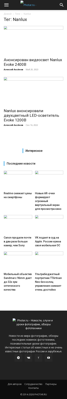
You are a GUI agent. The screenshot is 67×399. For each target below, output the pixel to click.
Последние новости (21, 163)
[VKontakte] (28, 358)
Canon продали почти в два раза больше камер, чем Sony (17, 241)
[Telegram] (18, 358)
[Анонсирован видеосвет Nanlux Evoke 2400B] (33, 40)
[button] (6, 5)
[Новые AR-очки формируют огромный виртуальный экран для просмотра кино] (49, 180)
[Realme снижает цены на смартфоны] (18, 180)
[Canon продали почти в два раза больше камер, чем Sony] (18, 224)
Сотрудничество (33, 384)
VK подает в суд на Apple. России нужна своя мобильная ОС (48, 241)
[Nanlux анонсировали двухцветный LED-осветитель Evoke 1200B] (33, 91)
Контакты (33, 388)
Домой (8, 13)
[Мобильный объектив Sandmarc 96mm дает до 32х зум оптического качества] (18, 261)
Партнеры (51, 384)
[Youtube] (48, 358)
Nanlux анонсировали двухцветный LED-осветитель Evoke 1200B (31, 115)
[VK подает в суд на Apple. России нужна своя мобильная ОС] (49, 224)
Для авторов (14, 384)
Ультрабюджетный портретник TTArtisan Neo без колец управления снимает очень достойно (48, 282)
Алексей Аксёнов (13, 69)
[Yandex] (38, 358)
